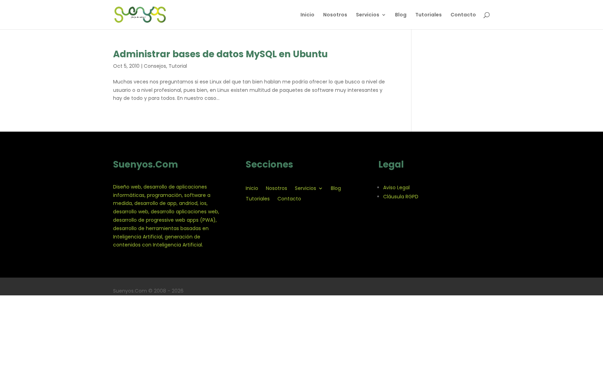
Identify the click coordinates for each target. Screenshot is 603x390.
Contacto (463, 15)
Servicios (367, 15)
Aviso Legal (396, 187)
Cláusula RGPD (400, 196)
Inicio (307, 15)
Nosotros (335, 15)
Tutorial (178, 65)
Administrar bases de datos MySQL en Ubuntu (220, 54)
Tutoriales (428, 15)
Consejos (155, 65)
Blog (401, 15)
